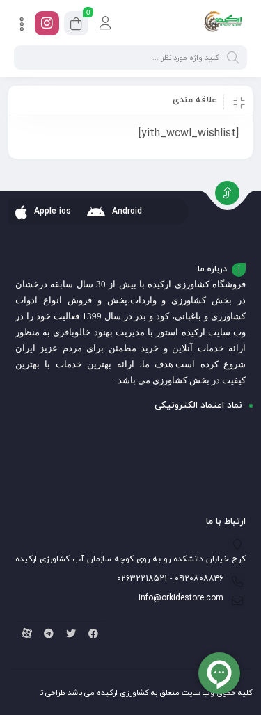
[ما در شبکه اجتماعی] (47, 23)
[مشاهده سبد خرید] (76, 25)
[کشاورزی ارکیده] (223, 22)
